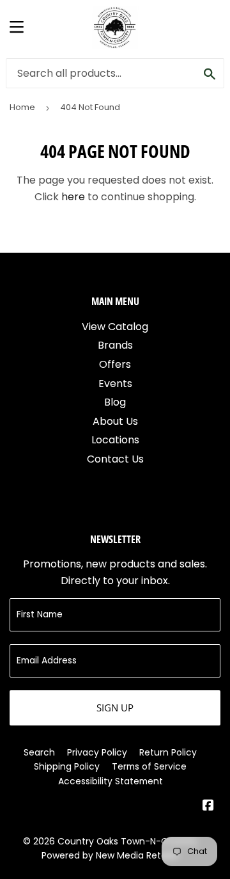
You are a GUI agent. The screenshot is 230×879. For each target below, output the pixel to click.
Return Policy (168, 752)
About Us (115, 421)
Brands (115, 345)
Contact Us (115, 459)
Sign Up (115, 707)
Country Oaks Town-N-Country (127, 841)
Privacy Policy (97, 752)
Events (115, 383)
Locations (115, 439)
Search (39, 752)
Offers (115, 364)
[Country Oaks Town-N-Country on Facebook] (208, 806)
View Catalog (115, 326)
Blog (115, 402)
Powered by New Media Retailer (111, 855)
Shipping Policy (67, 766)
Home (22, 107)
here (73, 196)
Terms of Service (149, 766)
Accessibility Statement (110, 781)
